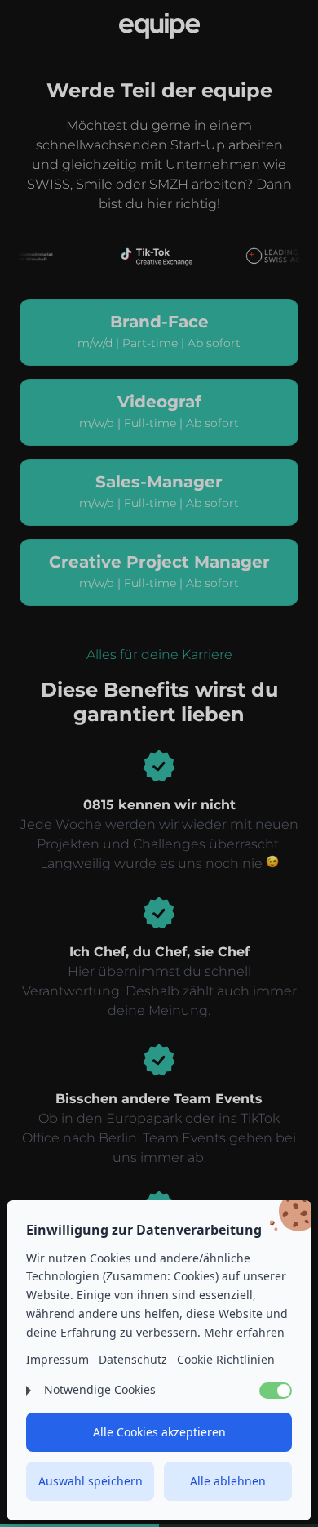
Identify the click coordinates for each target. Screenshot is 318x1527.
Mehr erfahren (244, 1332)
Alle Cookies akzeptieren (159, 1432)
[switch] (275, 1390)
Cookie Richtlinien (226, 1359)
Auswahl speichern (90, 1481)
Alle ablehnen (228, 1481)
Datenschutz (133, 1359)
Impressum (57, 1359)
